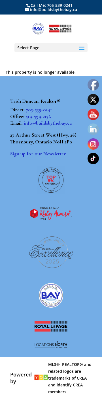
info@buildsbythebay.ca (48, 123)
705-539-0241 (39, 109)
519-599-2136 (38, 116)
